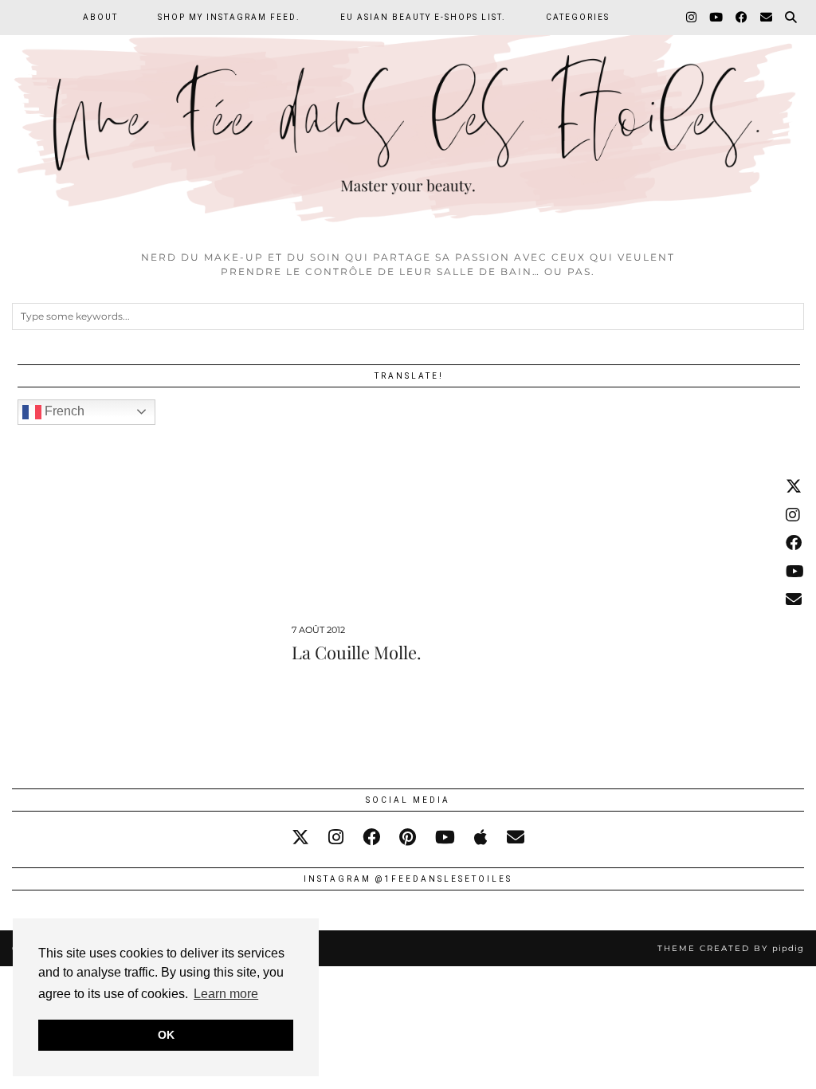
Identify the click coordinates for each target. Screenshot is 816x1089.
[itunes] (481, 837)
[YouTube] (716, 17)
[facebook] (371, 837)
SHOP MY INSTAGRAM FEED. (229, 17)
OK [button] (166, 1034)
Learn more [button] (226, 994)
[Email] (767, 17)
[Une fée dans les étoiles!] (408, 121)
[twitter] (300, 837)
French (62, 411)
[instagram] (335, 837)
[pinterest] (407, 837)
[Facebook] (742, 17)
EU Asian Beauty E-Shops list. (423, 17)
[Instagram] (692, 17)
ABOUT (100, 17)
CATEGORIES (578, 17)
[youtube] (445, 837)
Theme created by (730, 948)
